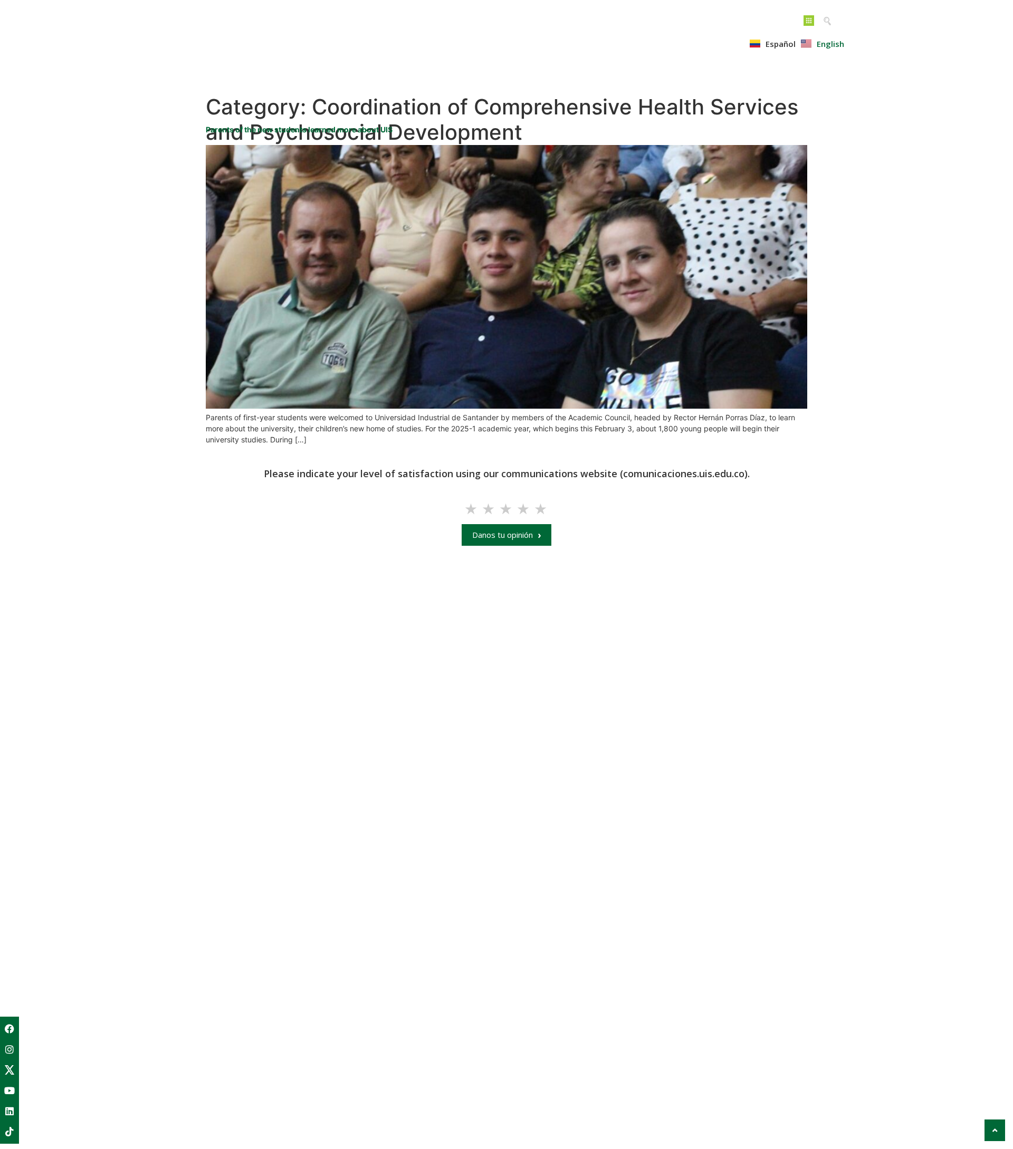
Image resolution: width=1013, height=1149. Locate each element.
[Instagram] (9, 1049)
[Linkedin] (9, 1111)
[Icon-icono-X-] (9, 1069)
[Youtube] (9, 1090)
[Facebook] (9, 1028)
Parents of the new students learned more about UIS (299, 129)
